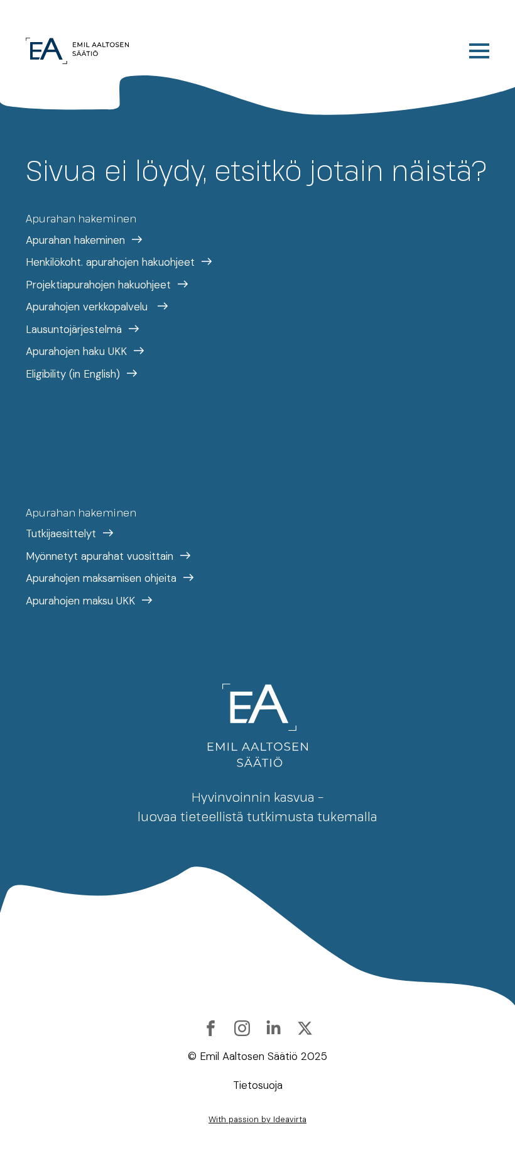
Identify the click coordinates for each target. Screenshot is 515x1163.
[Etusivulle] (77, 51)
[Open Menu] (479, 51)
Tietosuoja (258, 1085)
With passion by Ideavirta (257, 1119)
